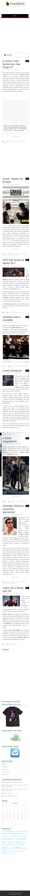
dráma (9, 833)
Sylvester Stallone (15, 255)
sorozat (23, 848)
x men (11, 853)
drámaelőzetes (15, 833)
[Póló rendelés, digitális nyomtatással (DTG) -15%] (13, 716)
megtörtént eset (21, 842)
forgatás (26, 833)
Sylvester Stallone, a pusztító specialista (13, 509)
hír (4, 141)
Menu (15, 16)
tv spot (17, 851)
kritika (5, 253)
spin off (8, 255)
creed (10, 141)
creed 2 (13, 141)
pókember (13, 844)
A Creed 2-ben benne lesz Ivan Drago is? (12, 64)
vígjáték (21, 851)
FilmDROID (17, 4)
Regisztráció (4, 764)
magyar (6, 842)
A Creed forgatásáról (10, 439)
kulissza (8, 581)
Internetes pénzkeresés (8, 782)
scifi (8, 848)
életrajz (18, 581)
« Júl (3, 823)
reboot (17, 844)
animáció (13, 831)
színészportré (14, 583)
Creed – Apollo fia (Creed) (13, 180)
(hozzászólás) (5, 772)
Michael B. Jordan (19, 253)
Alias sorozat (10, 793)
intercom (19, 836)
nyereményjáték (5, 844)
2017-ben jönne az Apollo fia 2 (13, 261)
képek (5, 366)
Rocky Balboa (17, 237)
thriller (6, 851)
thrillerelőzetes (11, 851)
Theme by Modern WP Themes (15, 894)
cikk (5, 581)
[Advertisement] (15, 33)
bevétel (4, 833)
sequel (19, 141)
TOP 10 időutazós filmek (12, 795)
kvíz (27, 836)
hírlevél (14, 836)
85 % (11, 253)
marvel (10, 842)
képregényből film (8, 839)
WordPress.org (5, 774)
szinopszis (13, 433)
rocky (16, 141)
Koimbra (18, 69)
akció (14, 581)
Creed (11, 76)
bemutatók (25, 831)
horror (3, 836)
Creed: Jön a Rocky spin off (13, 589)
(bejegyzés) (5, 769)
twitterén (5, 454)
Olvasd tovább (16, 136)
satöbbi (4, 848)
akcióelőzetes (9, 831)
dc (6, 833)
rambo (21, 581)
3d (2, 831)
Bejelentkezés (5, 766)
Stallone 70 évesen (7, 240)
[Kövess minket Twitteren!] (15, 737)
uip (19, 850)
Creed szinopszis (12, 370)
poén (10, 844)
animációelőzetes (19, 831)
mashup (14, 842)
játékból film (24, 836)
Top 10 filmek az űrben (18, 782)
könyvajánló (16, 839)
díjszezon (22, 833)
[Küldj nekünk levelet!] (15, 753)
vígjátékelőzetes (6, 853)
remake (21, 844)
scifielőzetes (11, 848)
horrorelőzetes (8, 836)
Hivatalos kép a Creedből (11, 318)
